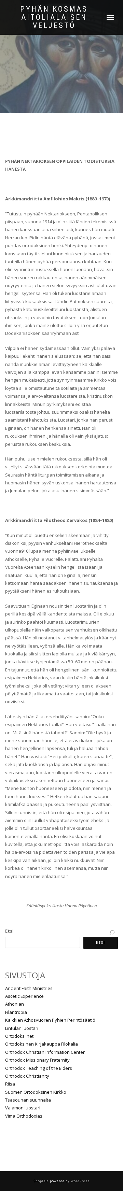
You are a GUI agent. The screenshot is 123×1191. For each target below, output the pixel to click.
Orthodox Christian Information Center (45, 1052)
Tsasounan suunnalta (28, 1100)
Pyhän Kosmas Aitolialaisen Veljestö (54, 17)
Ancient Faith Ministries (29, 988)
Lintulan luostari (21, 1028)
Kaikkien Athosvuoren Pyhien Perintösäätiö (50, 1020)
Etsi (9, 931)
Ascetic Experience (24, 996)
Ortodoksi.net (19, 1036)
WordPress (80, 1181)
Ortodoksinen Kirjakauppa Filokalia (41, 1044)
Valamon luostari (22, 1108)
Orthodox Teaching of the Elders (38, 1068)
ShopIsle (42, 1181)
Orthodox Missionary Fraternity (37, 1060)
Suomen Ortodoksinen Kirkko (35, 1092)
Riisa (10, 1084)
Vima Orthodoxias (23, 1116)
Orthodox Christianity (27, 1076)
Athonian (14, 1004)
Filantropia (16, 1012)
